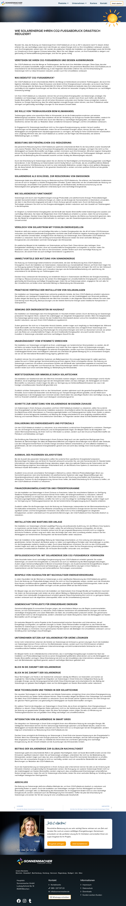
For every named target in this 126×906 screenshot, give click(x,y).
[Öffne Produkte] (68, 3)
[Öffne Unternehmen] (86, 3)
